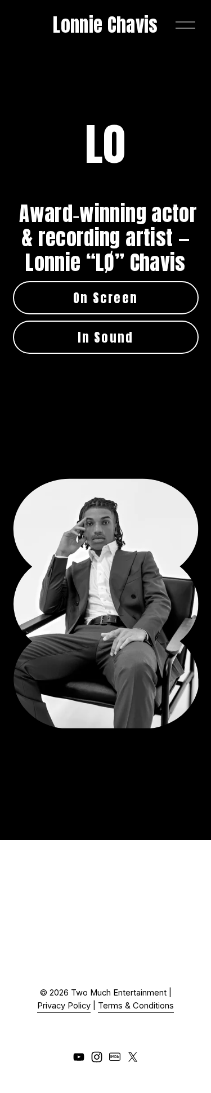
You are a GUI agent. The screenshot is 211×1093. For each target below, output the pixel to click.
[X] (132, 1057)
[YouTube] (78, 1057)
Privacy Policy (64, 1006)
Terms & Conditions (136, 1006)
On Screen (105, 297)
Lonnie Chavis (105, 25)
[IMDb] (114, 1057)
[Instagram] (96, 1057)
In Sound (106, 337)
